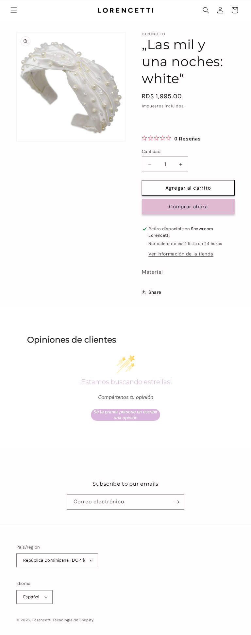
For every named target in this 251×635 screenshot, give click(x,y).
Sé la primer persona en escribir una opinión (125, 415)
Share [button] (154, 292)
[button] (14, 10)
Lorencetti (42, 620)
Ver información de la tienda (180, 254)
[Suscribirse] (177, 502)
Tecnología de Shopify (73, 620)
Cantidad (151, 151)
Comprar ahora (188, 206)
